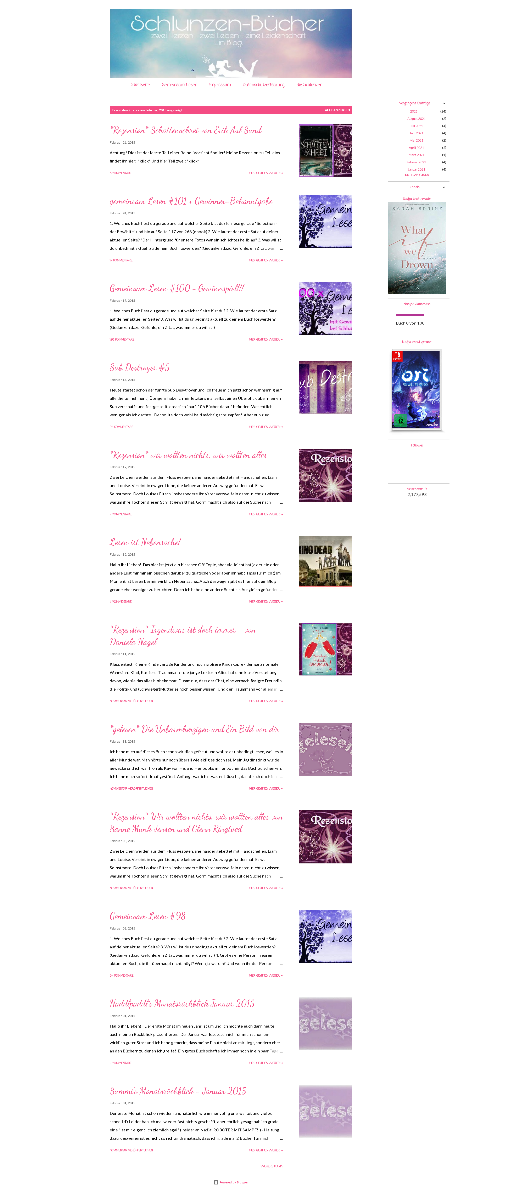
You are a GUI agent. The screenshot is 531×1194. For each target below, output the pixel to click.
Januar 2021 (416, 169)
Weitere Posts (272, 1166)
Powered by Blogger (233, 1182)
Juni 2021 (416, 133)
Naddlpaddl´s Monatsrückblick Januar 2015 (182, 1003)
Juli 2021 (416, 126)
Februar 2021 (416, 162)
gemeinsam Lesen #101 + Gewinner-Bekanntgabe (191, 200)
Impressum (220, 85)
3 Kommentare (121, 173)
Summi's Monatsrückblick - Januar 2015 (178, 1090)
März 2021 (416, 155)
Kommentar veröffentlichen (131, 701)
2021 (414, 111)
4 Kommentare (121, 514)
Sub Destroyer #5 (139, 367)
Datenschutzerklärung (264, 85)
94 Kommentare (121, 976)
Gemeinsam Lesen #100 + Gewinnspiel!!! (177, 288)
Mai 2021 (416, 140)
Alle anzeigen (337, 110)
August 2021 (416, 118)
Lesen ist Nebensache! (145, 542)
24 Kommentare (121, 427)
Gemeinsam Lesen (179, 85)
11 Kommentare (121, 602)
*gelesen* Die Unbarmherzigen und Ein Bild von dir (194, 729)
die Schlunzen (309, 85)
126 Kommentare (122, 340)
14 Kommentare (121, 260)
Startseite (140, 85)
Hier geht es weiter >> (266, 173)
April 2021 (416, 147)
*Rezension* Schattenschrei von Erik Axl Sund (185, 130)
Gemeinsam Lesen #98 (148, 915)
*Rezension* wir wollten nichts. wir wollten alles (188, 454)
